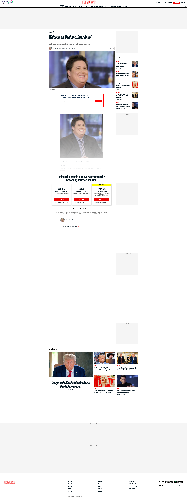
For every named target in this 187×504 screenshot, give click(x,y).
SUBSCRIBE (176, 2)
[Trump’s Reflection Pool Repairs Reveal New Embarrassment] (135, 67)
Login (88, 208)
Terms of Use (76, 103)
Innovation (113, 6)
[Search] (185, 6)
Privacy (90, 494)
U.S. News (119, 6)
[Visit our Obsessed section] (12, 2)
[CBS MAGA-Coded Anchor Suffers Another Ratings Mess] (135, 108)
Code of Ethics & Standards (99, 494)
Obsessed (85, 6)
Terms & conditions (115, 494)
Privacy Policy (82, 103)
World (99, 486)
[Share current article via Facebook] (104, 48)
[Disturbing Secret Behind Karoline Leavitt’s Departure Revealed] (135, 87)
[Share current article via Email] (110, 48)
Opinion (101, 6)
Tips (77, 494)
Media (80, 6)
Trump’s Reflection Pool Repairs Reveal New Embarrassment (70, 384)
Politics (96, 6)
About (69, 494)
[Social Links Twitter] (168, 486)
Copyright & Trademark (125, 494)
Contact (73, 494)
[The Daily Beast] (89, 2)
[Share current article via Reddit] (113, 48)
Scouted (124, 6)
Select (61, 200)
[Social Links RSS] (177, 486)
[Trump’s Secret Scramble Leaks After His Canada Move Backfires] (135, 98)
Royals (91, 6)
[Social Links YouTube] (174, 486)
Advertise (83, 494)
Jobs (79, 494)
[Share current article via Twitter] (107, 48)
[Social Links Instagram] (171, 486)
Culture (100, 489)
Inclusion (108, 494)
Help (87, 494)
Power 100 (106, 6)
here (78, 226)
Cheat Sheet (68, 6)
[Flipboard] (180, 486)
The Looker (75, 6)
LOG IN (183, 2)
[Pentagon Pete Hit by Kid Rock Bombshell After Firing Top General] (135, 77)
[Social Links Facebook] (165, 486)
